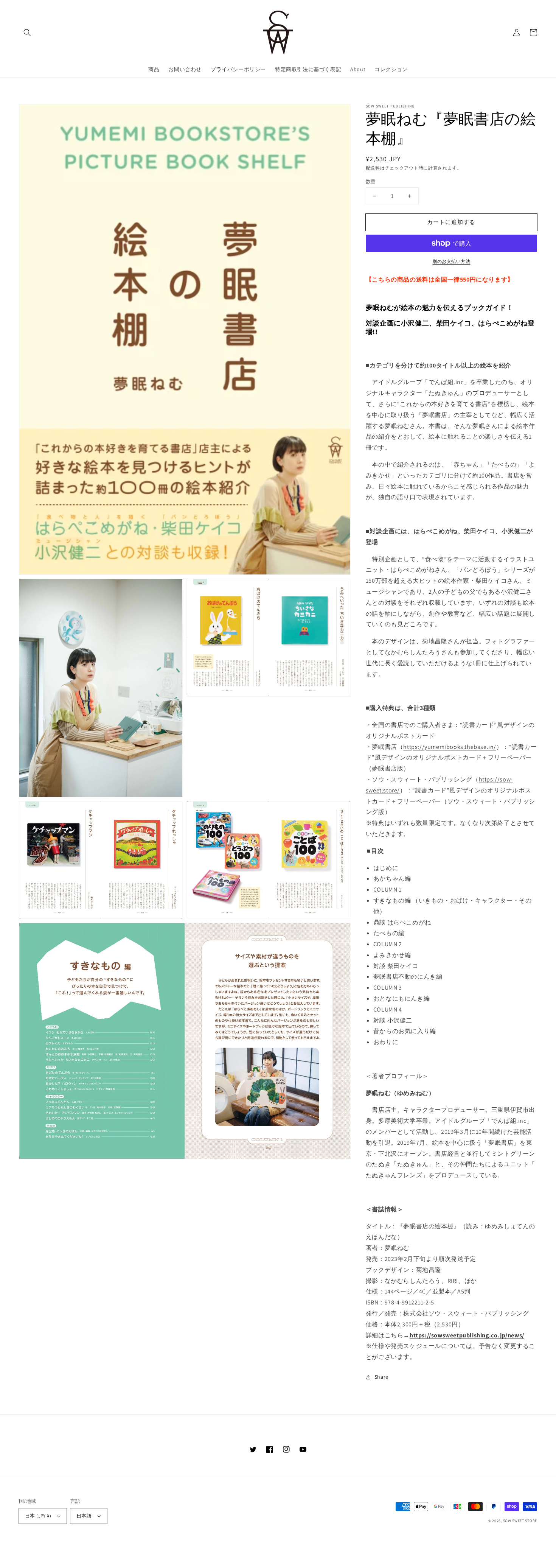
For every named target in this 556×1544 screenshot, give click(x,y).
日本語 (84, 1516)
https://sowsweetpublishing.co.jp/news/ (467, 1335)
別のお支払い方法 (451, 261)
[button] (27, 32)
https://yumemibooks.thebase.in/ (449, 747)
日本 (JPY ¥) (38, 1516)
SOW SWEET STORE (520, 1520)
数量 (371, 181)
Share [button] (381, 1376)
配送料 (373, 168)
